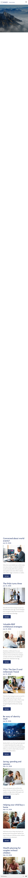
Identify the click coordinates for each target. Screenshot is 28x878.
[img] (14, 16)
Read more (7, 576)
